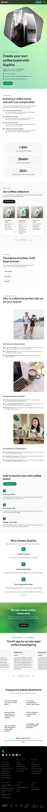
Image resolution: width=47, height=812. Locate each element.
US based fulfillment (6, 797)
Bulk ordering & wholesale (36, 771)
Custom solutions (20, 771)
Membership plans (35, 789)
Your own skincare (6, 764)
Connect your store (10, 483)
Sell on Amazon (34, 766)
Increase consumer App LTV (8, 788)
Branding (18, 762)
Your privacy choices (42, 806)
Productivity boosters (6, 775)
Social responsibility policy (35, 806)
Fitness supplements (6, 771)
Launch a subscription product (6, 785)
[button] (44, 2)
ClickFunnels (34, 764)
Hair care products (6, 766)
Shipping (18, 789)
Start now (38, 2)
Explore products (9, 201)
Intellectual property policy (27, 806)
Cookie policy (21, 805)
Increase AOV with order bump (7, 791)
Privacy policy (16, 805)
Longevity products (6, 773)
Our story (19, 785)
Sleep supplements (6, 777)
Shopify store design (21, 766)
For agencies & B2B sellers (36, 768)
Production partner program (23, 787)
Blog (32, 785)
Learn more (23, 595)
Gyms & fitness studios (36, 773)
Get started (8, 83)
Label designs (19, 764)
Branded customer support (22, 768)
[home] (4, 2)
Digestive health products (7, 768)
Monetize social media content (7, 795)
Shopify (33, 762)
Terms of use (11, 805)
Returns (18, 791)
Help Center (13, 740)
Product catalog (5, 762)
